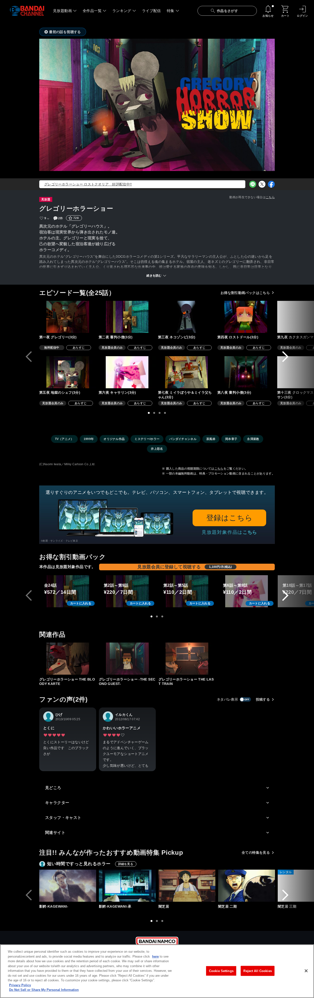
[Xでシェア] (262, 184)
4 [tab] (165, 413)
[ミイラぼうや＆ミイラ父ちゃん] (186, 372)
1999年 (89, 439)
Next (285, 356)
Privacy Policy (20, 985)
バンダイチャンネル (182, 439)
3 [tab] (159, 413)
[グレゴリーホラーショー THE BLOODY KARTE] (67, 659)
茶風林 (210, 439)
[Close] (306, 970)
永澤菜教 (253, 439)
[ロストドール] (245, 317)
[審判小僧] (127, 317)
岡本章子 (231, 439)
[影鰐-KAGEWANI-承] (127, 886)
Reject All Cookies (257, 971)
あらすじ (79, 347)
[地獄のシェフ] (67, 372)
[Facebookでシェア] (271, 184)
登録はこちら (229, 518)
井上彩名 (157, 448)
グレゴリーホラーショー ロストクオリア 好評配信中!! (88, 184)
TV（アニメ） (64, 439)
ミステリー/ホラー (146, 439)
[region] (157, 971)
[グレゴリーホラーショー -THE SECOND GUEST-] (127, 659)
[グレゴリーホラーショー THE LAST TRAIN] (186, 659)
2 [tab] (154, 413)
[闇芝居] (186, 886)
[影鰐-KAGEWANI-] (67, 886)
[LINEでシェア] (252, 184)
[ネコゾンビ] (186, 317)
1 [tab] (148, 413)
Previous (28, 356)
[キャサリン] (127, 372)
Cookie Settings (221, 971)
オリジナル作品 (114, 439)
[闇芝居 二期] (246, 886)
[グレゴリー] (67, 317)
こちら (270, 197)
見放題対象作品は (229, 532)
